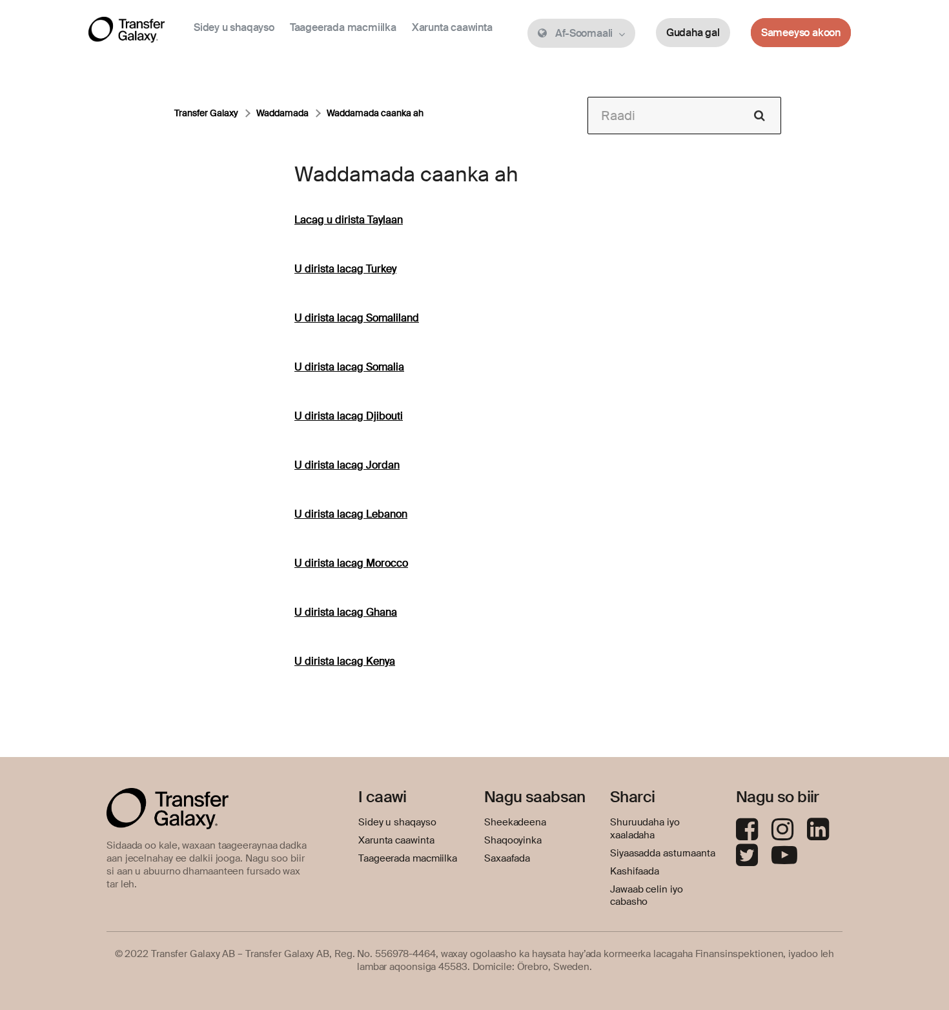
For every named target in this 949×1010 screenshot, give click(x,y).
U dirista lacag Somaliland (356, 318)
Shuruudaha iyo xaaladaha (645, 829)
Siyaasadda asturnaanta (662, 853)
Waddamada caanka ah (375, 113)
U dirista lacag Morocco (351, 563)
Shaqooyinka (513, 840)
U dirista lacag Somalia (349, 367)
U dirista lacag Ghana (345, 612)
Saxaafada (507, 858)
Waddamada (282, 113)
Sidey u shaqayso (234, 27)
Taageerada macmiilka (343, 27)
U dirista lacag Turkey (345, 269)
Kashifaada (634, 871)
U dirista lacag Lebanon (350, 514)
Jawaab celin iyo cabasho (646, 896)
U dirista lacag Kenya (344, 661)
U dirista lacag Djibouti (348, 416)
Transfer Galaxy (206, 113)
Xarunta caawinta (452, 27)
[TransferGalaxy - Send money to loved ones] (126, 32)
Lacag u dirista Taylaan (348, 220)
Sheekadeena (515, 822)
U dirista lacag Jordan (347, 465)
